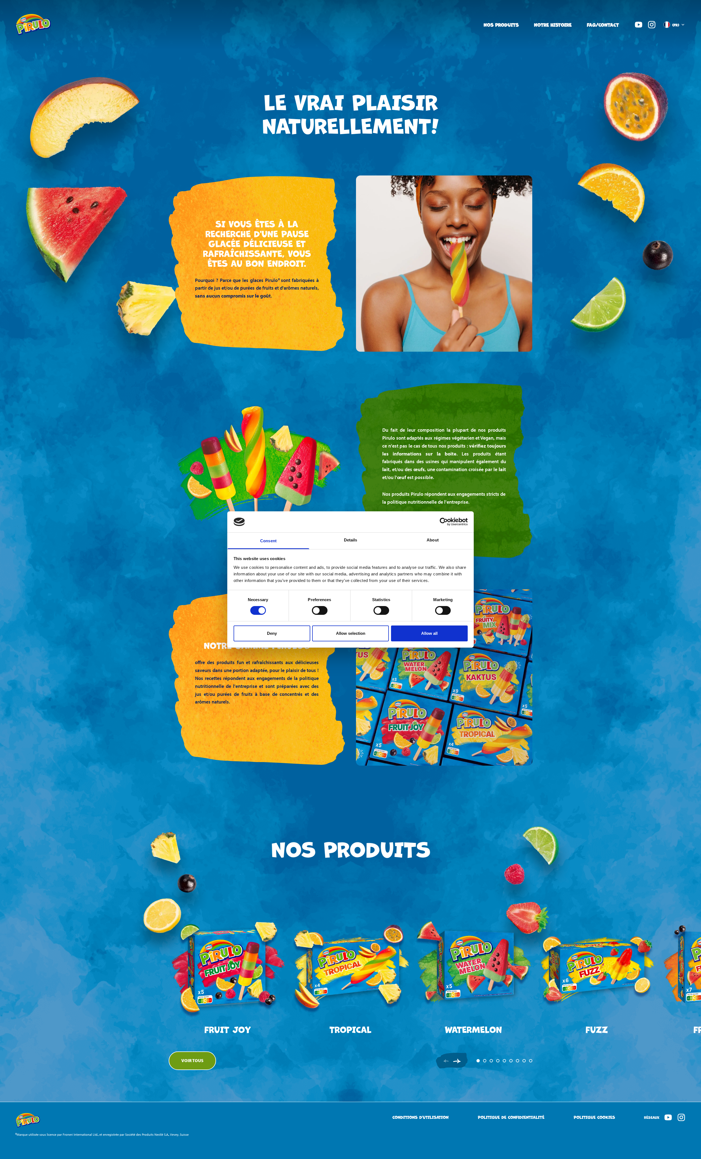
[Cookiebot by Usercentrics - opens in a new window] (444, 522)
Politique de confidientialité (511, 1117)
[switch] (319, 610)
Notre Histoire (552, 24)
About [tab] (433, 540)
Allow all (429, 633)
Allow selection (350, 633)
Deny (272, 633)
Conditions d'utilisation (420, 1117)
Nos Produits (501, 24)
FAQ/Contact (603, 24)
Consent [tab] (268, 540)
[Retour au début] (676, 1133)
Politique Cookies (594, 1117)
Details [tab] (350, 540)
